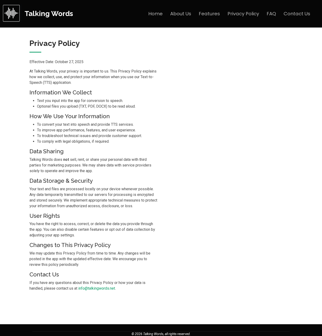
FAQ (271, 13)
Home (155, 13)
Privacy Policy (243, 13)
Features (209, 13)
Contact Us (297, 13)
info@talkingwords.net (96, 288)
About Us (180, 13)
